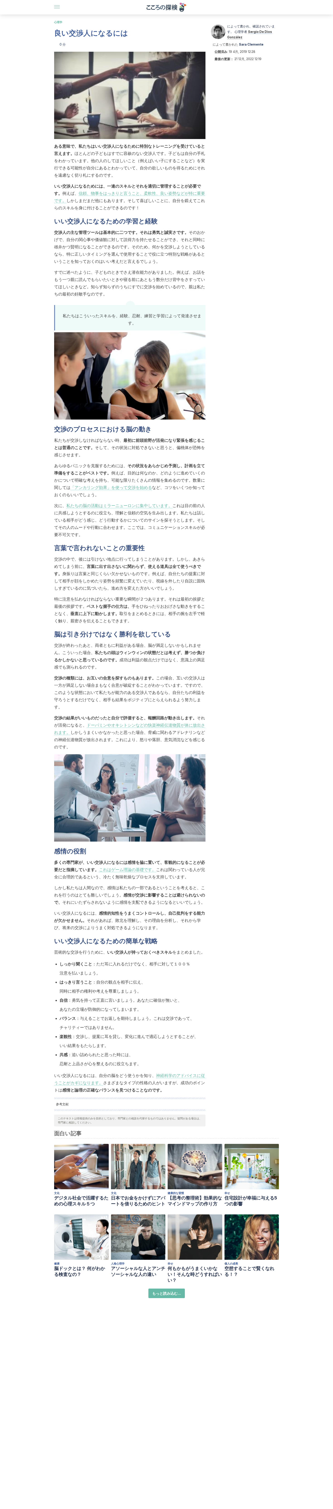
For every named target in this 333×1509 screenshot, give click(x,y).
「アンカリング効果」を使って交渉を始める (111, 487)
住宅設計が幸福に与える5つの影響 (250, 1200)
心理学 (58, 22)
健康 (57, 1263)
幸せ (227, 1193)
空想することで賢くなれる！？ (249, 1271)
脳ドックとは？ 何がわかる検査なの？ (79, 1271)
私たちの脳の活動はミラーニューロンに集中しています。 (119, 505)
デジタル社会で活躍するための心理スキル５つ (81, 1200)
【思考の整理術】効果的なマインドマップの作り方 (195, 1200)
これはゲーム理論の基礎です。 (127, 869)
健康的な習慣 (176, 1193)
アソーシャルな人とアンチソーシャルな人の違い (138, 1271)
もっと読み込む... (166, 1293)
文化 (57, 1193)
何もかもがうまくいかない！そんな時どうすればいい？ (195, 1274)
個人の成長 (231, 1263)
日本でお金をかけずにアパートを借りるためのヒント (138, 1200)
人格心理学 (118, 1263)
